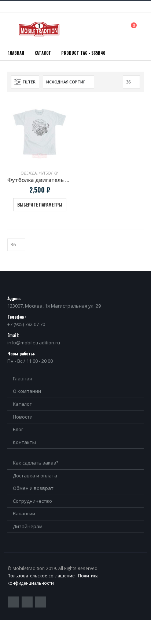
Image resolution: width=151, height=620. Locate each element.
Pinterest (27, 602)
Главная (22, 378)
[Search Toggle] (117, 28)
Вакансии (24, 513)
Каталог (22, 404)
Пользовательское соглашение (41, 575)
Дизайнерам (28, 526)
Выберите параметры (39, 204)
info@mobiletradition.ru (33, 342)
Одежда (29, 173)
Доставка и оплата (35, 475)
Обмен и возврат (33, 488)
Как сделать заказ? (35, 462)
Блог (18, 429)
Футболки (49, 173)
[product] (39, 132)
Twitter (13, 602)
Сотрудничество (32, 501)
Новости (23, 416)
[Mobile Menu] (12, 29)
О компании (27, 391)
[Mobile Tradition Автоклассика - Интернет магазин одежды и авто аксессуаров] (39, 29)
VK (40, 602)
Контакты (24, 442)
